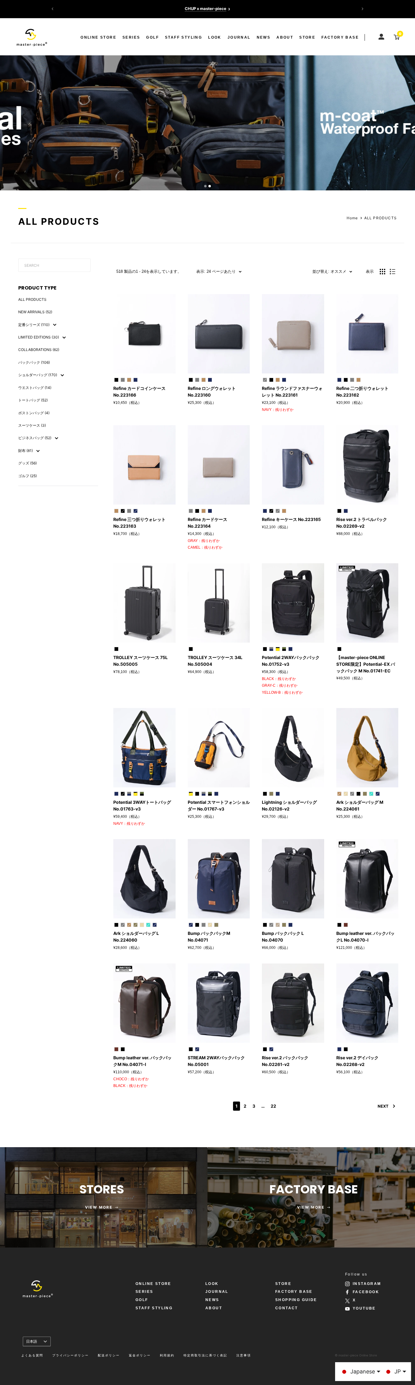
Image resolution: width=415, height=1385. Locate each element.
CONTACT (286, 1308)
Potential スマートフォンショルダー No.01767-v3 (219, 805)
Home (352, 218)
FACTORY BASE (340, 37)
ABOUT (284, 37)
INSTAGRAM (367, 1284)
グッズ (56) (27, 463)
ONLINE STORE (98, 37)
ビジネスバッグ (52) (35, 438)
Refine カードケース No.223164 (207, 523)
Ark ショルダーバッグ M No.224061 (359, 805)
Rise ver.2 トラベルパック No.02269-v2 (361, 523)
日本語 (31, 1341)
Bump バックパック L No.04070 (283, 936)
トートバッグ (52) (33, 400)
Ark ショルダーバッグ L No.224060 (136, 936)
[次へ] (362, 8)
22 (273, 1106)
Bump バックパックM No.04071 (209, 936)
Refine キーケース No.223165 (291, 519)
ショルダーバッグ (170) (38, 375)
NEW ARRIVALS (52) (35, 312)
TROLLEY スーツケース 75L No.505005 (140, 661)
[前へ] (52, 8)
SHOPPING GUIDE (296, 1300)
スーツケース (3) (32, 425)
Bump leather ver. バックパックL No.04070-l (365, 936)
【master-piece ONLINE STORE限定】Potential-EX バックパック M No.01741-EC (365, 664)
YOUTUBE (364, 1308)
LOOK (214, 37)
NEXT (383, 1106)
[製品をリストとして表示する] (392, 271)
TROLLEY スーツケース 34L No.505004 (215, 661)
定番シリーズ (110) (34, 324)
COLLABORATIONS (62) (38, 349)
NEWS (264, 37)
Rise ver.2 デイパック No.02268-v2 (357, 1061)
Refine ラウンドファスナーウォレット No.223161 (292, 391)
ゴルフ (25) (27, 476)
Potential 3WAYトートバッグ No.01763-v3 (142, 805)
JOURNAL (239, 37)
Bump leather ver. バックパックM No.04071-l (142, 1061)
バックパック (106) (34, 362)
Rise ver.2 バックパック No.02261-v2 (285, 1061)
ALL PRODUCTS (380, 218)
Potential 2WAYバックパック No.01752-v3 (291, 661)
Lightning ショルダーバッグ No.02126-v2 (289, 805)
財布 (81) (26, 450)
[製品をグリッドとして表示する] (382, 271)
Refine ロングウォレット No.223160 (212, 391)
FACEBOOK (366, 1292)
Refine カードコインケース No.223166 (139, 391)
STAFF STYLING (183, 37)
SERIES (131, 37)
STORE (307, 37)
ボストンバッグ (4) (34, 413)
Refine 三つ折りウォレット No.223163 (139, 523)
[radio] (116, 380)
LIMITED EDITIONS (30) (39, 337)
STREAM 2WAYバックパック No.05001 (216, 1061)
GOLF (152, 37)
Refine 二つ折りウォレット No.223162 (362, 391)
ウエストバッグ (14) (34, 387)
